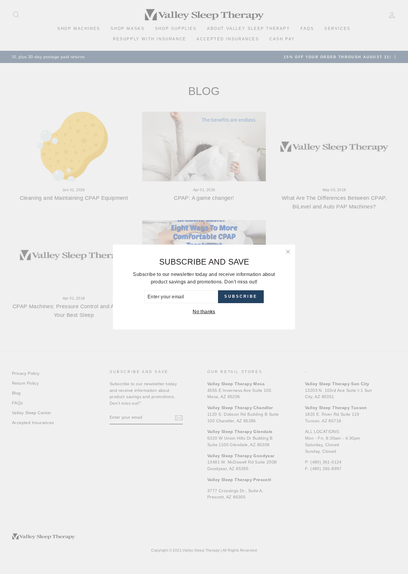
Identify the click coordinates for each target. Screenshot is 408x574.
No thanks (204, 311)
